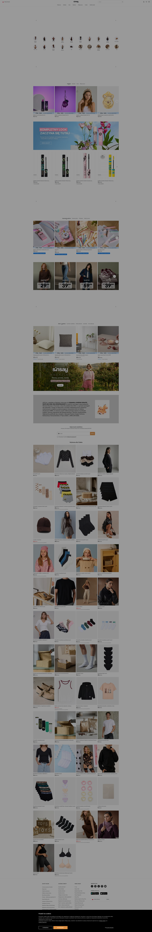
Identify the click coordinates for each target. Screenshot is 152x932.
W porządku (60, 927)
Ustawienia (45, 927)
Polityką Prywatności (43, 922)
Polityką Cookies (102, 920)
